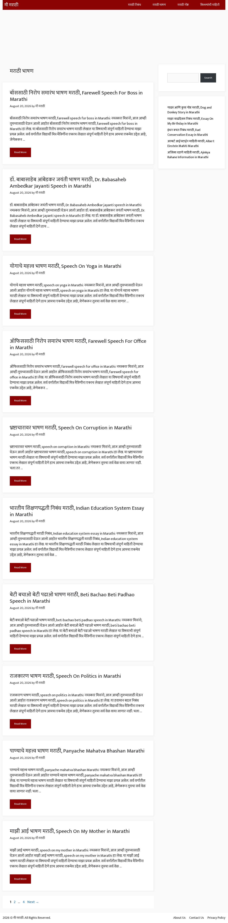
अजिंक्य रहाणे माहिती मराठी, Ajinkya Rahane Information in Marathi (188, 155)
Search (208, 78)
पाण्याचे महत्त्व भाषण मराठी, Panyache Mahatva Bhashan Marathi (77, 750)
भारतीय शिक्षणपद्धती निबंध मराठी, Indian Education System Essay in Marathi (77, 511)
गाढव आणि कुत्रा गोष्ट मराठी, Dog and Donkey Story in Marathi (189, 110)
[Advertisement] (114, 35)
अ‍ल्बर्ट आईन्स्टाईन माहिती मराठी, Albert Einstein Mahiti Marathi (190, 144)
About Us (179, 918)
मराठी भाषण (159, 4)
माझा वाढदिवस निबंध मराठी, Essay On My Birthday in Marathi (190, 121)
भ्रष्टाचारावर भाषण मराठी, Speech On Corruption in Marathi (71, 427)
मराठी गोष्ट (183, 4)
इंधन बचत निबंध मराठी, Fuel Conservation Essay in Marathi (187, 132)
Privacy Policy (216, 918)
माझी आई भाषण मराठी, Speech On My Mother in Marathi (70, 831)
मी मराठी (11, 5)
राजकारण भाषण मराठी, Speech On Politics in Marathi (65, 676)
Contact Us (196, 918)
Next (33, 902)
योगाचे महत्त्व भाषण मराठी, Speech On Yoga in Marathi (65, 266)
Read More (20, 152)
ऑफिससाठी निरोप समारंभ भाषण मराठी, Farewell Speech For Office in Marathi (78, 344)
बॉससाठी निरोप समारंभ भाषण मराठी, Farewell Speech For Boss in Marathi (76, 96)
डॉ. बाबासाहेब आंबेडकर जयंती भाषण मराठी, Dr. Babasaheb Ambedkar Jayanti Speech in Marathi (68, 182)
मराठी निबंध (134, 4)
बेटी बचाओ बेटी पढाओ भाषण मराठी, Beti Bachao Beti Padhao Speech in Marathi (72, 598)
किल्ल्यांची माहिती (209, 4)
